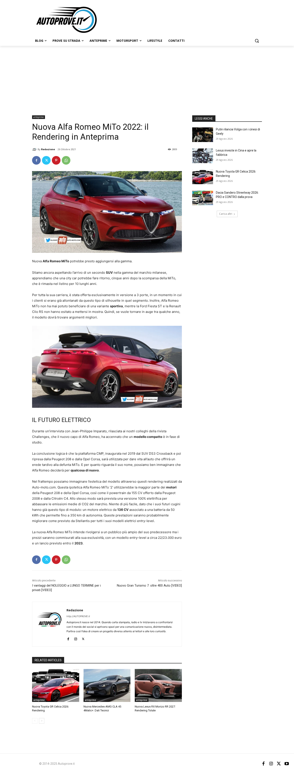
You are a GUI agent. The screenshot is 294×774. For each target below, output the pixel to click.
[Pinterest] (56, 160)
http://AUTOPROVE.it (78, 616)
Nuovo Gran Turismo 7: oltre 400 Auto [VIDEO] (149, 585)
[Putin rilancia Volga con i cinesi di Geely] (202, 134)
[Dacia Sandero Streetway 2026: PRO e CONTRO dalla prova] (202, 198)
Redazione (48, 149)
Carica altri (225, 214)
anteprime (38, 117)
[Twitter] (46, 160)
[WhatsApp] (66, 160)
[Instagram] (75, 638)
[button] (257, 41)
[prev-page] (34, 721)
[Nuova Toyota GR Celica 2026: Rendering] (55, 685)
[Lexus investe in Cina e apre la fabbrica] (202, 155)
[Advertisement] (147, 78)
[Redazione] (35, 149)
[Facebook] (36, 160)
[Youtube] (287, 764)
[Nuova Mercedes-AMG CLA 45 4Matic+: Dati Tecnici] (107, 685)
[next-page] (41, 721)
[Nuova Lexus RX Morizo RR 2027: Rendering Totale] (158, 685)
